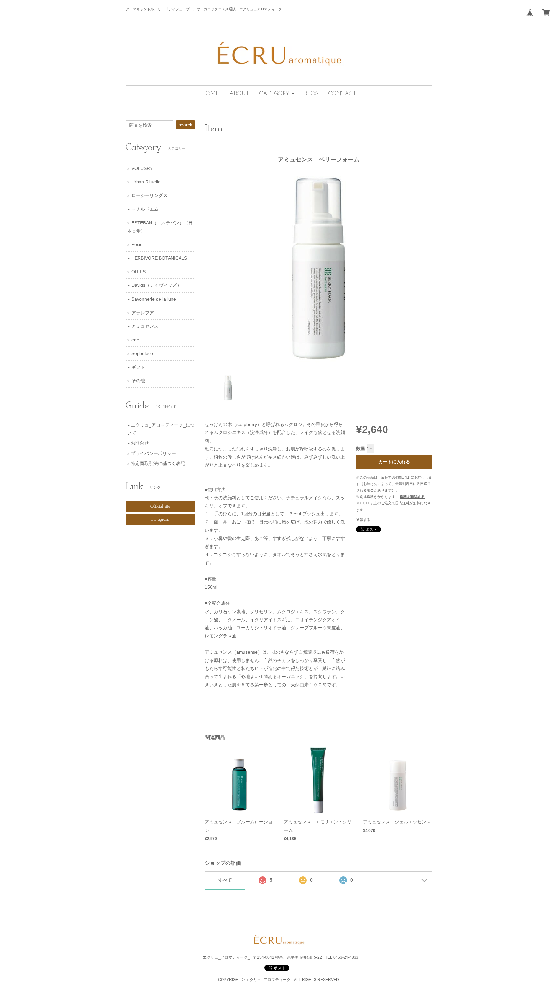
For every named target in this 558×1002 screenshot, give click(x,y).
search (185, 124)
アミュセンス (145, 326)
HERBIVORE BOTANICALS (159, 258)
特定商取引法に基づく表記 (158, 463)
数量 (360, 448)
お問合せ (140, 443)
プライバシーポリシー (153, 453)
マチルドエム (145, 209)
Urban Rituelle (145, 181)
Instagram (160, 519)
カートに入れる (394, 461)
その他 (138, 380)
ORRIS (138, 271)
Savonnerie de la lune (153, 299)
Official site (160, 506)
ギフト (138, 367)
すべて (225, 880)
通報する (363, 520)
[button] (276, 94)
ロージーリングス (149, 195)
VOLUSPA (141, 168)
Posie (137, 244)
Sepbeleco (142, 353)
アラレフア (142, 312)
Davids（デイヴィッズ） (156, 285)
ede (135, 339)
